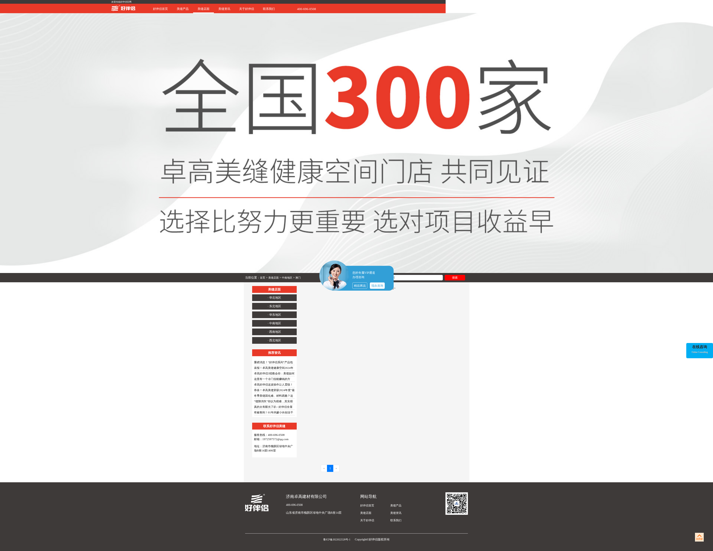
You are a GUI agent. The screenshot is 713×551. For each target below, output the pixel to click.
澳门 (298, 277)
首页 (262, 277)
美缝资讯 (224, 8)
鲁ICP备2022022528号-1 (337, 539)
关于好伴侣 (246, 8)
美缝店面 (203, 8)
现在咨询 (377, 285)
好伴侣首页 (160, 8)
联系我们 (269, 8)
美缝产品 (183, 8)
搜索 (455, 277)
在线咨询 (699, 347)
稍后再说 (360, 285)
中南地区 (287, 277)
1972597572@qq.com (275, 439)
